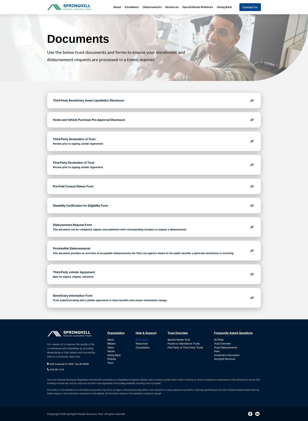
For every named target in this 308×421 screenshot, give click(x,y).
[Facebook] (250, 414)
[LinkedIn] (257, 414)
